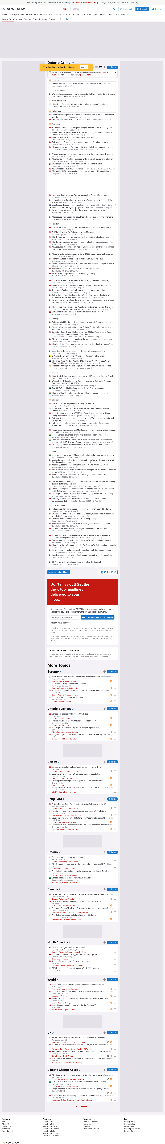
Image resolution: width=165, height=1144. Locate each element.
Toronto (27, 19)
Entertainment (106, 14)
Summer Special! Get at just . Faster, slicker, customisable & (80, 2)
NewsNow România (51, 1129)
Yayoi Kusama (57, 1010)
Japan (66, 1010)
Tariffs (68, 718)
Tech (117, 14)
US (74, 906)
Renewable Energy (80, 952)
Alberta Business (58, 732)
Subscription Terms (132, 1129)
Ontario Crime (8, 19)
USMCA (54, 792)
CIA (60, 996)
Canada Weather (58, 695)
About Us (6, 1124)
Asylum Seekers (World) (73, 1049)
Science (124, 14)
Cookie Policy (129, 1124)
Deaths (72, 1010)
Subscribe (6, 1129)
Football (87, 14)
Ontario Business (40, 19)
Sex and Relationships (67, 1063)
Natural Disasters (71, 1086)
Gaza (36, 14)
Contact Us (6, 1126)
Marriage (79, 1063)
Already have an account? (62, 623)
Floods (64, 1042)
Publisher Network (91, 1122)
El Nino (54, 1079)
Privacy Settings (130, 1131)
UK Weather (56, 1042)
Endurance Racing (58, 966)
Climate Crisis (61, 14)
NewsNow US (48, 1124)
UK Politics (87, 1049)
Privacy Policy (99, 630)
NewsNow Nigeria (50, 1126)
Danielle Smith (57, 815)
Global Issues (56, 959)
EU (80, 899)
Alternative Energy (65, 952)
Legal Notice (129, 1126)
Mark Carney (60, 829)
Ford (53, 829)
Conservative (56, 912)
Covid (73, 868)
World (29, 14)
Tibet (53, 989)
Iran (50, 14)
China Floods (56, 1056)
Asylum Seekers (57, 1049)
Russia (65, 959)
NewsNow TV (7, 1131)
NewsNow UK (48, 1122)
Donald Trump (64, 739)
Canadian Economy (59, 688)
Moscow (55, 996)
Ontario (19, 19)
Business (77, 14)
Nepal (59, 989)
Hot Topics (14, 14)
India (76, 688)
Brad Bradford (57, 681)
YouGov (54, 1063)
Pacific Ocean (63, 1079)
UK (22, 14)
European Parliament (59, 899)
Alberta (68, 732)
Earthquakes (56, 1003)
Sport (95, 14)
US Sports (79, 966)
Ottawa (52, 19)
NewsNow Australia (51, 1136)
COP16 (54, 1086)
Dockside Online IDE (91, 1129)
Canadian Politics (72, 778)
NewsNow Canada (50, 1133)
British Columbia (69, 912)
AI (70, 14)
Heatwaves (56, 1100)
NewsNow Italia (49, 1131)
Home (4, 14)
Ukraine (43, 14)
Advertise (87, 1124)
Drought (61, 1086)
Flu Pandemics (57, 868)
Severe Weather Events (70, 989)
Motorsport (70, 966)
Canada (73, 681)
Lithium (54, 702)
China (61, 875)
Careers (87, 1126)
